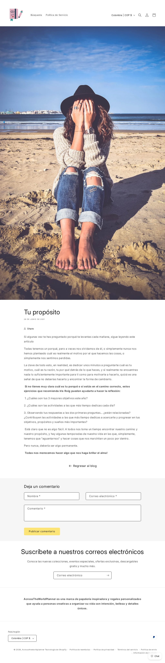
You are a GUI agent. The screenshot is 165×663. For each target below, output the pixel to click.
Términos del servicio (127, 649)
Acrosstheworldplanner (33, 649)
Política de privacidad (104, 649)
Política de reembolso (80, 649)
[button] (139, 15)
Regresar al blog (85, 466)
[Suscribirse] (107, 575)
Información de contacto (145, 653)
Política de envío (149, 649)
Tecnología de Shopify (56, 649)
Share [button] (30, 328)
